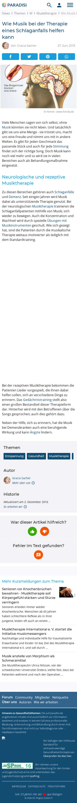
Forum (7, 697)
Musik (6, 127)
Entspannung (14, 456)
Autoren (25, 702)
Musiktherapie (47, 13)
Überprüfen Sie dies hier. (57, 756)
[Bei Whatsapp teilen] (66, 56)
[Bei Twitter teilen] (29, 56)
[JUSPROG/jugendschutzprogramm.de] (17, 766)
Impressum (19, 786)
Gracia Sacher (21, 478)
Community (24, 697)
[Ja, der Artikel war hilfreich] (32, 531)
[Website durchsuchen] (49, 5)
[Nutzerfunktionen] (59, 5)
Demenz (15, 197)
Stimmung (61, 146)
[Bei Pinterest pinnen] (47, 56)
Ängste (35, 432)
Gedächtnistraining (37, 400)
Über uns (9, 702)
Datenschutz (36, 786)
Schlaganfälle (64, 192)
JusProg (34, 776)
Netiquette (60, 697)
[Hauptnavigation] (70, 5)
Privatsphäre (56, 786)
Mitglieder (42, 697)
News (6, 13)
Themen (19, 13)
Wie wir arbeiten (46, 702)
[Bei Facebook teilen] (10, 56)
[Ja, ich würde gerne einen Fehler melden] (38, 554)
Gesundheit (36, 456)
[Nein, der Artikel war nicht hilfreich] (44, 531)
